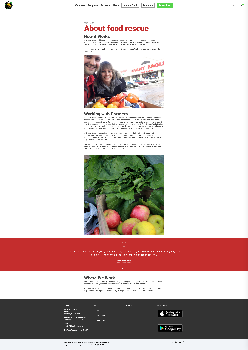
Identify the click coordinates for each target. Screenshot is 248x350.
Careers (97, 310)
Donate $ (148, 5)
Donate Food (130, 5)
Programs (93, 5)
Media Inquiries (100, 315)
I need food (165, 5)
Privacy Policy (99, 320)
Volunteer (80, 5)
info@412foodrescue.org (73, 326)
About (116, 5)
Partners (105, 5)
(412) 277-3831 (77, 320)
